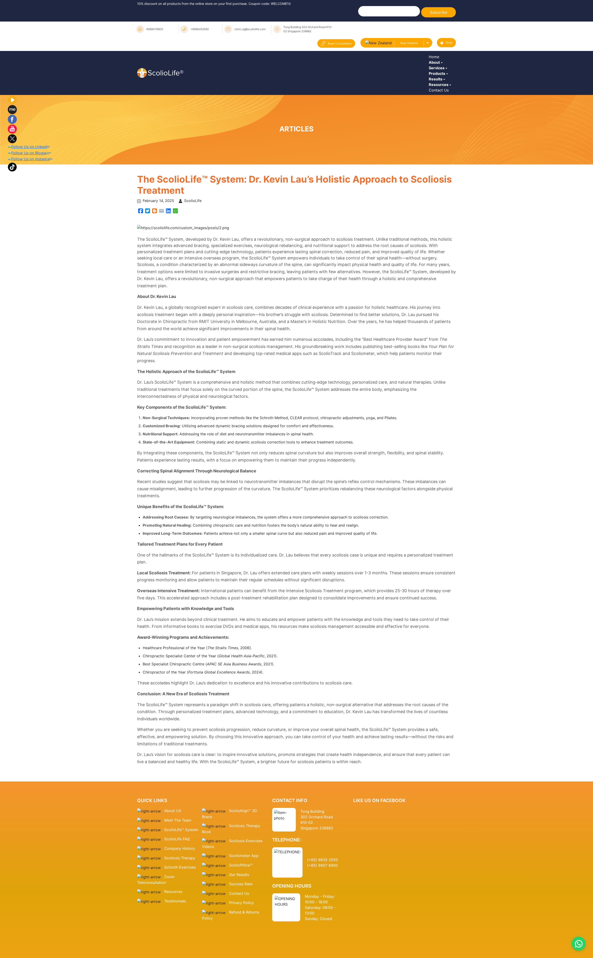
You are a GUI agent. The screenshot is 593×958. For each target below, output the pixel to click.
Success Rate (240, 934)
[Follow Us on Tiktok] (12, 217)
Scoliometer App (244, 906)
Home (435, 60)
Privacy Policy (241, 953)
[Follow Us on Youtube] (12, 179)
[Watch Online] (12, 150)
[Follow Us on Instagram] (30, 209)
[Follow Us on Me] (12, 159)
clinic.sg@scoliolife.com (249, 29)
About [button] (435, 73)
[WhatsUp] (175, 260)
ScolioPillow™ (241, 915)
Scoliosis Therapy (179, 908)
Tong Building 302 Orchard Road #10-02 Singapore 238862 (308, 29)
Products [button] (438, 98)
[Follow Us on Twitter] (12, 189)
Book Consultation (340, 43)
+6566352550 (199, 29)
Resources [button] (440, 124)
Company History (179, 898)
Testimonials (175, 951)
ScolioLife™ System (181, 880)
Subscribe (438, 12)
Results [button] (437, 111)
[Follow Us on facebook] (12, 169)
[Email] (161, 260)
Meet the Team (177, 870)
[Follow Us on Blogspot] (29, 203)
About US (172, 861)
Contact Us (440, 136)
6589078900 (154, 29)
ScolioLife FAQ (177, 889)
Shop (449, 42)
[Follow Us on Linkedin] (28, 196)
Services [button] (438, 85)
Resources (173, 941)
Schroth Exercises (180, 917)
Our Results (239, 925)
